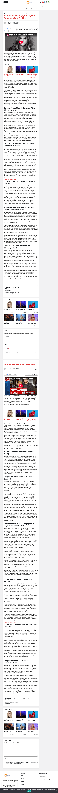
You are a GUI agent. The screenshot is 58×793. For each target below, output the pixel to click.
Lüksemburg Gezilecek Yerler (10, 659)
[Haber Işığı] (29, 2)
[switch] (10, 2)
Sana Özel (5, 2)
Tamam (29, 791)
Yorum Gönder (8, 356)
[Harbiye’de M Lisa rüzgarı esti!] (9, 320)
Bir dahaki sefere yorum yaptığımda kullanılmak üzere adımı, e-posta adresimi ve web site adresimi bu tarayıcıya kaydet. (22, 353)
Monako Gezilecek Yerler (9, 205)
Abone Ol (29, 292)
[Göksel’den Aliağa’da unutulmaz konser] (21, 72)
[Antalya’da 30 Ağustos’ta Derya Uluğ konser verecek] (9, 72)
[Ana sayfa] (12, 6)
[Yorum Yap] (24, 29)
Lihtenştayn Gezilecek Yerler (10, 179)
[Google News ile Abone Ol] (8, 28)
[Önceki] (40, 2)
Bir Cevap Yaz (8, 330)
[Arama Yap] (54, 2)
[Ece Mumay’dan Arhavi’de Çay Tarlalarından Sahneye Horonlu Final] (21, 320)
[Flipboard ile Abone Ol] (6, 31)
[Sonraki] (52, 2)
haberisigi (9, 22)
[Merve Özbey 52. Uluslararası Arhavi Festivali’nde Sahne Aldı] (33, 320)
